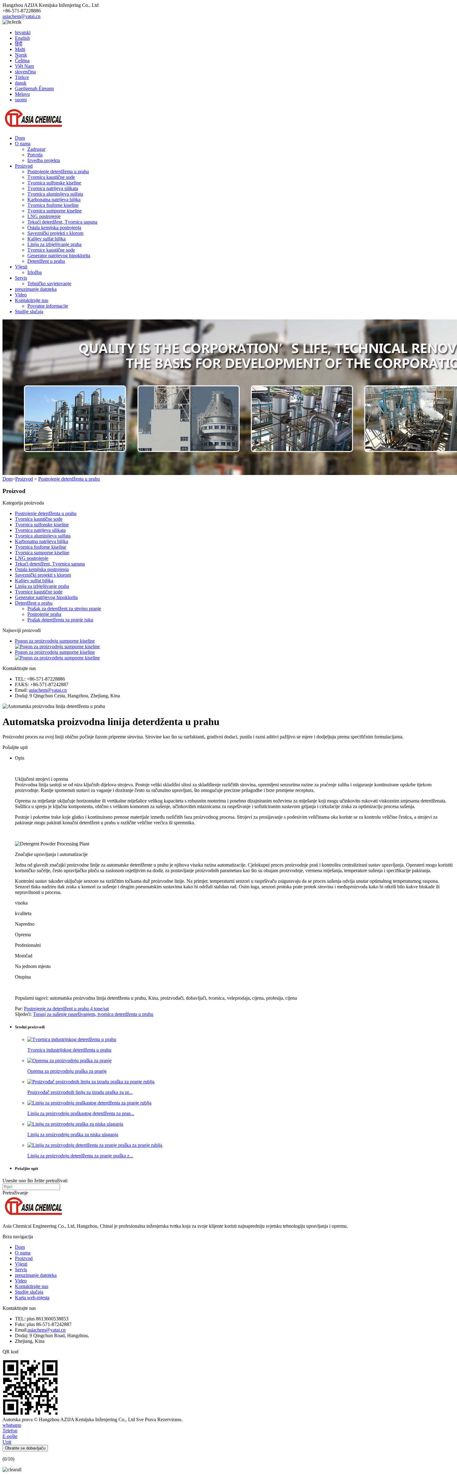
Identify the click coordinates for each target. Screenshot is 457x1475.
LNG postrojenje (44, 216)
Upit (6, 1442)
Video (21, 294)
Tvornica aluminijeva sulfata (55, 194)
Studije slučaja (29, 311)
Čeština (22, 60)
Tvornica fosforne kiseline (53, 205)
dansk (20, 83)
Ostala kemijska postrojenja (54, 227)
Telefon (9, 1430)
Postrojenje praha (44, 614)
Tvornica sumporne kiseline (54, 210)
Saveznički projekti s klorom (55, 233)
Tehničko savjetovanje (49, 283)
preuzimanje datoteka (36, 289)
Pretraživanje (15, 1192)
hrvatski (22, 32)
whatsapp (11, 1425)
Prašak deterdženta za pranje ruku (60, 619)
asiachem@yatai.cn (21, 16)
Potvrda (35, 154)
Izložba (34, 272)
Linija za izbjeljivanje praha (54, 244)
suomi (21, 99)
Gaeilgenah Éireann (34, 88)
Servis (21, 278)
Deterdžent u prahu (46, 261)
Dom (20, 138)
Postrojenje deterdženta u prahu (58, 171)
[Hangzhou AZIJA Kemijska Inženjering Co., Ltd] (33, 127)
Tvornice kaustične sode (51, 250)
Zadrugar (36, 149)
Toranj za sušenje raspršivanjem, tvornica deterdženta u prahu (93, 1014)
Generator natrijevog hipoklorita (58, 255)
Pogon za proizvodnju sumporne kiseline (55, 641)
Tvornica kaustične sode (51, 177)
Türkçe (22, 77)
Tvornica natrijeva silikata (52, 188)
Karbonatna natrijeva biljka (54, 199)
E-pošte (9, 1436)
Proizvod (24, 166)
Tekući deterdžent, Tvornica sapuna (62, 222)
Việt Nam (24, 66)
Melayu (22, 94)
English (22, 38)
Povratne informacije (47, 306)
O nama (22, 143)
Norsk (21, 55)
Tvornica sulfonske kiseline (54, 182)
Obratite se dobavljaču (25, 1448)
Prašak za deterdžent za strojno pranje (64, 608)
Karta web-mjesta (32, 1297)
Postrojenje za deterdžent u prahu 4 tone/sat (66, 1008)
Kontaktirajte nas (31, 300)
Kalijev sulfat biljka (46, 238)
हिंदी (18, 43)
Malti (20, 49)
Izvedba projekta (43, 160)
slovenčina (25, 71)
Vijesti (21, 266)
